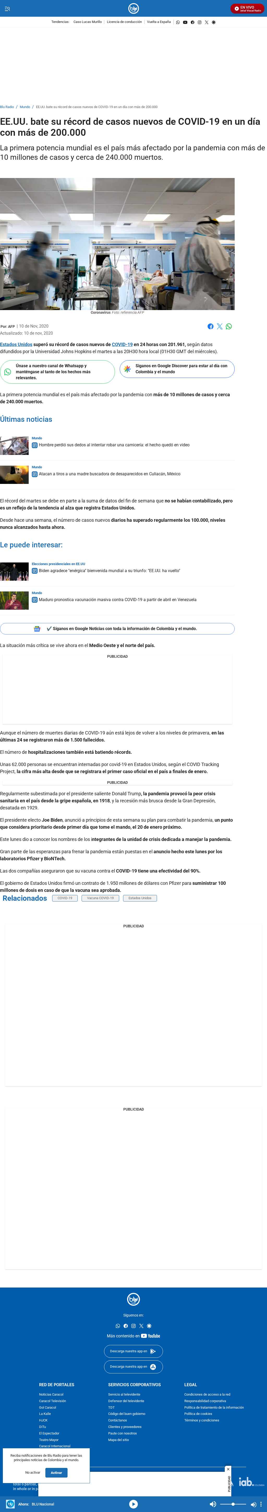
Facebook (210, 329)
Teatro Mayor (48, 1440)
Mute (213, 1504)
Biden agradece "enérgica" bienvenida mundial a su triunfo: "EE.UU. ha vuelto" (109, 570)
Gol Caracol (47, 1407)
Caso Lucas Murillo (88, 22)
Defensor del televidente (126, 1401)
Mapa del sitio (118, 1440)
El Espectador (49, 1433)
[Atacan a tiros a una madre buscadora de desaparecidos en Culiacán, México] (14, 475)
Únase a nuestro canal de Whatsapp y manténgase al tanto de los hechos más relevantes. (53, 371)
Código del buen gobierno (126, 1414)
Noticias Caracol (51, 1394)
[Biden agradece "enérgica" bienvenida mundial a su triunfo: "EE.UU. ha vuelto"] (14, 571)
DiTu (42, 1427)
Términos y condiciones (201, 1420)
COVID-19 (122, 344)
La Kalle (45, 1414)
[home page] (133, 8)
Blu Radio (7, 107)
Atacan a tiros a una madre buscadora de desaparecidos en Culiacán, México (109, 473)
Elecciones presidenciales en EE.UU (58, 564)
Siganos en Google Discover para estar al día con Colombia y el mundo (181, 368)
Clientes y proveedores (125, 1427)
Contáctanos (117, 1420)
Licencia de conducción (124, 22)
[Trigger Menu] (7, 8)
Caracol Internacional (54, 1446)
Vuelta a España (159, 22)
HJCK (43, 1420)
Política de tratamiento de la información (214, 1407)
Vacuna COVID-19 (100, 898)
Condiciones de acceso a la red (207, 1394)
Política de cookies (198, 1414)
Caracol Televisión (52, 1401)
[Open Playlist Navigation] (261, 1504)
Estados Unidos (16, 344)
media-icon (133, 1504)
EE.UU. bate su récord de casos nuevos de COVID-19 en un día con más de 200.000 (96, 107)
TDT (111, 1407)
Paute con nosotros (122, 1433)
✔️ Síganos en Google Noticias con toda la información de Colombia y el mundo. (122, 628)
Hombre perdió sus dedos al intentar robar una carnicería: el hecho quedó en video (114, 444)
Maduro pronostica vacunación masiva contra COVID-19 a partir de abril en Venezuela (118, 599)
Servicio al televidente (124, 1394)
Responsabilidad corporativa (205, 1401)
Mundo (25, 107)
